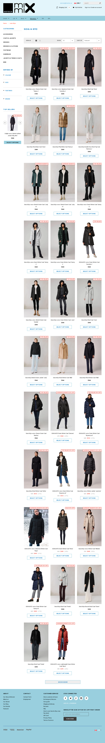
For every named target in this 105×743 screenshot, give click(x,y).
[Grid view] (36, 40)
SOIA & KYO (13, 23)
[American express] (12, 729)
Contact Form (27, 697)
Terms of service (48, 720)
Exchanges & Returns (49, 699)
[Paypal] (28, 729)
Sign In (87, 7)
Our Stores (6, 701)
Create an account (96, 7)
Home (5, 23)
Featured (6, 709)
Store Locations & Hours (50, 697)
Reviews (46, 706)
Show (59, 40)
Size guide (46, 701)
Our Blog (5, 704)
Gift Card (46, 715)
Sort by (79, 40)
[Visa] (5, 729)
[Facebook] (65, 698)
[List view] (40, 40)
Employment (27, 699)
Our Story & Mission (9, 697)
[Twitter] (70, 698)
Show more (62, 682)
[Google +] (76, 698)
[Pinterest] (86, 698)
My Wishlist (78, 7)
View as (28, 40)
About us (6, 699)
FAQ (44, 709)
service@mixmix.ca (66, 3)
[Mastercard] (20, 729)
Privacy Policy (47, 718)
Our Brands (6, 706)
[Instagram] (81, 698)
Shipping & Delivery (49, 704)
